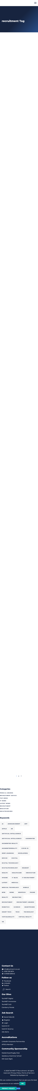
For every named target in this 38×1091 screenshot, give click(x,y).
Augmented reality (10, 843)
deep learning (8, 853)
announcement (14, 823)
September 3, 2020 (6, 662)
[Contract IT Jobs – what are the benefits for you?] (19, 346)
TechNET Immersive (9, 1001)
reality (5, 897)
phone (32, 892)
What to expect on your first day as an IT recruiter (16, 446)
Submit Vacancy (7, 1029)
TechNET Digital (7, 998)
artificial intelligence (11, 838)
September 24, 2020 (7, 583)
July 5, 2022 (4, 441)
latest (4, 882)
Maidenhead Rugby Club (11, 1053)
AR (12, 828)
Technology (29, 912)
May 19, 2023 (4, 221)
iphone (5, 877)
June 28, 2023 (5, 148)
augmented (30, 838)
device (4, 858)
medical (15, 882)
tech (18, 912)
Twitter (6, 985)
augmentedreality (9, 848)
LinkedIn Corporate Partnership (13, 1041)
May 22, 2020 (4, 735)
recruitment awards (25, 902)
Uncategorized (6, 811)
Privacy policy (8, 1088)
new (3, 892)
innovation (30, 872)
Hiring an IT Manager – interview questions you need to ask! (19, 154)
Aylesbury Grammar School (11, 1056)
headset (25, 868)
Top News (4, 798)
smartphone (29, 907)
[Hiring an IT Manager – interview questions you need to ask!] (19, 125)
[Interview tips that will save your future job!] (19, 490)
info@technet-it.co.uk (12, 969)
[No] (18, 1088)
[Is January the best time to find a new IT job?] (19, 275)
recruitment (7, 902)
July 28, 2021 (5, 512)
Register (7, 1020)
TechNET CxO (6, 1004)
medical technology (10, 887)
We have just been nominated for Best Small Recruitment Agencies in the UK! (17, 668)
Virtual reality (25, 916)
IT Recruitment (28, 877)
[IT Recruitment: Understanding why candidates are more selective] (19, 199)
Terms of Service (28, 1073)
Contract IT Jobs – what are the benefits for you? (18, 373)
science (17, 907)
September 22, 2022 (7, 368)
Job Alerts (5, 1032)
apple (4, 828)
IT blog (15, 877)
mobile (26, 887)
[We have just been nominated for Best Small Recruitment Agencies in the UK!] (19, 639)
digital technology (10, 863)
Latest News (5, 803)
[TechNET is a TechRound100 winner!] (19, 54)
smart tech (6, 912)
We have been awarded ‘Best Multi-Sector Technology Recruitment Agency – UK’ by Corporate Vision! (17, 590)
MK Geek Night (7, 1059)
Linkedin (7, 983)
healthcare (17, 872)
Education (4, 808)
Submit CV (5, 1026)
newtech (22, 892)
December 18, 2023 (6, 77)
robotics (6, 907)
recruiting (16, 897)
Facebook (7, 981)
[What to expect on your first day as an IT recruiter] (19, 419)
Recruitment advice (8, 795)
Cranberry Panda (8, 1007)
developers (23, 853)
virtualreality (8, 916)
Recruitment (5, 806)
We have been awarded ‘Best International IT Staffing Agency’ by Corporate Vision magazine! (17, 743)
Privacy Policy (16, 1073)
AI (3, 823)
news (12, 892)
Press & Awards (6, 793)
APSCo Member (7, 1044)
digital (15, 858)
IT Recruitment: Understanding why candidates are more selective (18, 228)
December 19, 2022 (6, 297)
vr (3, 921)
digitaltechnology (10, 868)
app (25, 823)
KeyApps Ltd (23, 1075)
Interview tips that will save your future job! (16, 517)
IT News (3, 800)
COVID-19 (24, 848)
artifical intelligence (11, 833)
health (5, 872)
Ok (22, 1083)
